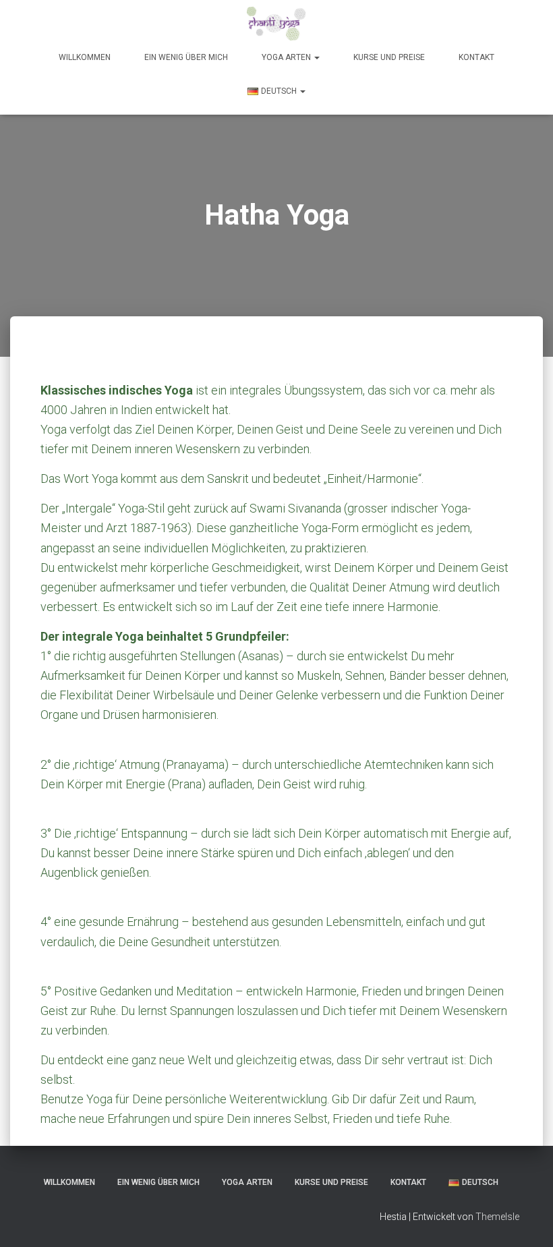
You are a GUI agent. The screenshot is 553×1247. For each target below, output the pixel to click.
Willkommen (85, 57)
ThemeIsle (497, 1216)
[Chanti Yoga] (276, 23)
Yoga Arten (287, 57)
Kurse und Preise (389, 57)
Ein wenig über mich (186, 57)
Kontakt (476, 57)
